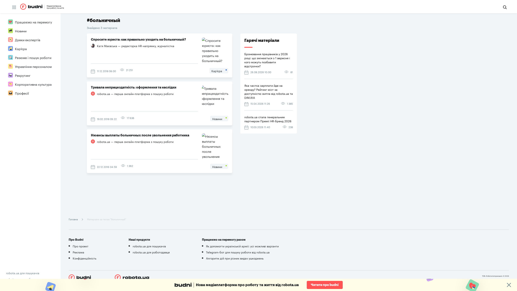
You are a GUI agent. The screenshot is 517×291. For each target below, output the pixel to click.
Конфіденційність (84, 258)
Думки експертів (27, 39)
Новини (20, 30)
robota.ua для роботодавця (151, 252)
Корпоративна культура (33, 83)
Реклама (78, 252)
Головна (73, 219)
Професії (22, 92)
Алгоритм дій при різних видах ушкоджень (235, 258)
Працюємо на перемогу (33, 21)
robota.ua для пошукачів (22, 273)
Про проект (80, 246)
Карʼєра (21, 48)
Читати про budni (325, 285)
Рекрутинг (22, 75)
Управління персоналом (33, 66)
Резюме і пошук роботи (33, 57)
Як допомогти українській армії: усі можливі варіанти (242, 246)
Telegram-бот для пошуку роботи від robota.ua (238, 252)
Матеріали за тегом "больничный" (106, 219)
